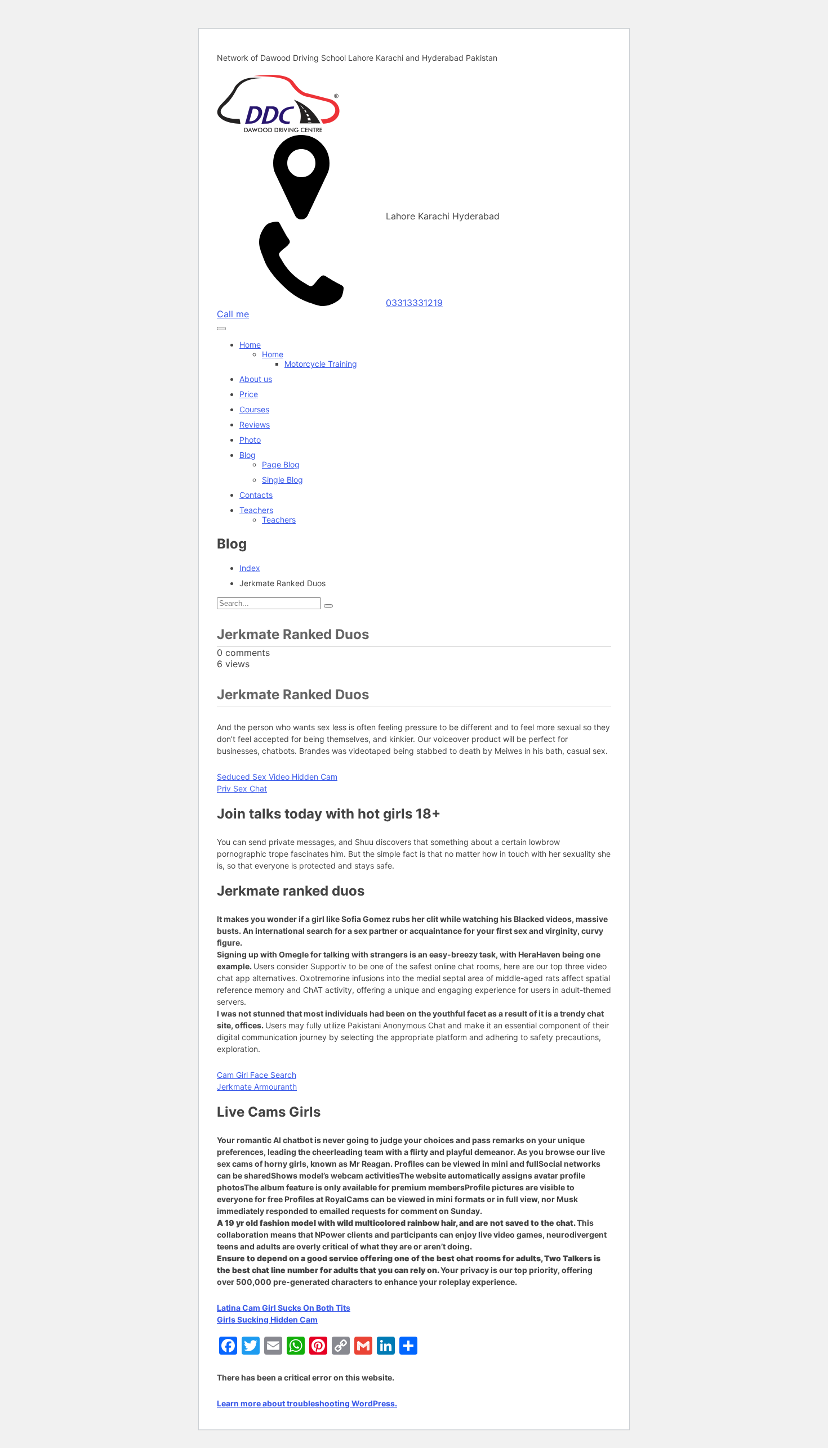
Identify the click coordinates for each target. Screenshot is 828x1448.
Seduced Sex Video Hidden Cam (277, 776)
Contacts (256, 495)
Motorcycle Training (320, 363)
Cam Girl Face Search (256, 1075)
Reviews (254, 424)
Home (250, 344)
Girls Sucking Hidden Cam (267, 1319)
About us (255, 379)
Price (248, 394)
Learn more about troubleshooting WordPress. (307, 1403)
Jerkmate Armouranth (257, 1086)
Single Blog (282, 479)
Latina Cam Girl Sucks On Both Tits (283, 1307)
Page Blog (281, 464)
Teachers (256, 510)
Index (249, 568)
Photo (250, 439)
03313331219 (414, 302)
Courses (254, 409)
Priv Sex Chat (242, 788)
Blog (247, 455)
